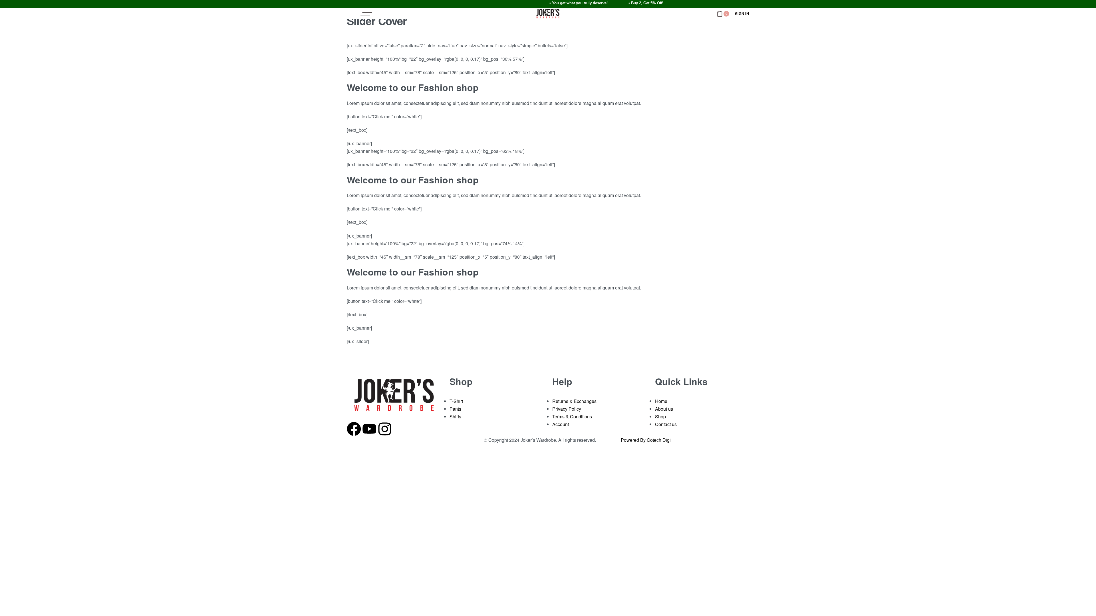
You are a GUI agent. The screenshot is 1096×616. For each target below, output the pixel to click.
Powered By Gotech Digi (646, 440)
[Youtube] (369, 428)
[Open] (366, 14)
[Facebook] (354, 428)
